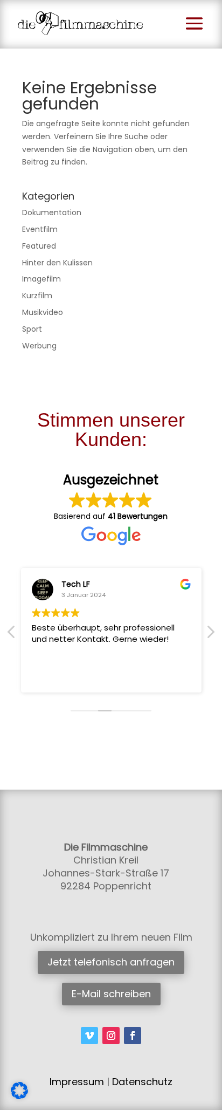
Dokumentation (51, 212)
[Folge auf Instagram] (111, 1035)
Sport (32, 329)
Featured (39, 246)
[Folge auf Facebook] (132, 1035)
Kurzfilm (37, 295)
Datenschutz (142, 1081)
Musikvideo (42, 312)
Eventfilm (40, 229)
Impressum (77, 1081)
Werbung (39, 345)
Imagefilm (41, 278)
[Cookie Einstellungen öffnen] (19, 1096)
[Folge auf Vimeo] (89, 1035)
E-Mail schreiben (111, 994)
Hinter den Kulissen (57, 262)
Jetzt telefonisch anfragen (111, 962)
